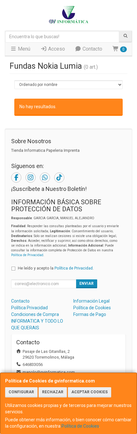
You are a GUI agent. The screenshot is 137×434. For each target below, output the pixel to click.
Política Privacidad (29, 307)
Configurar (21, 392)
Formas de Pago (89, 314)
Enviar (86, 283)
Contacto (91, 49)
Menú (23, 49)
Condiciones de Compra (35, 314)
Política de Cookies (80, 426)
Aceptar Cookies (89, 392)
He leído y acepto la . (56, 268)
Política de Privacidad (27, 255)
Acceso (56, 49)
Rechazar (52, 392)
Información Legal (91, 301)
